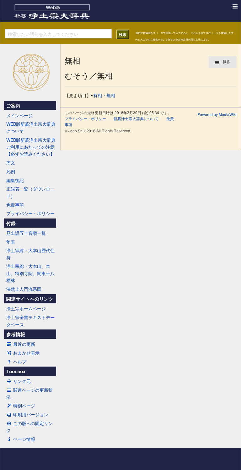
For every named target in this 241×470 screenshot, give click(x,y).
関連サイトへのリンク (29, 298)
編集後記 (15, 180)
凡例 (10, 171)
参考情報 (15, 334)
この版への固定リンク (29, 426)
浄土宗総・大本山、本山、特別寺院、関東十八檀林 (30, 273)
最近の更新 (24, 344)
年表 (10, 242)
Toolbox (15, 371)
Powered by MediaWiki (217, 114)
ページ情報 (24, 439)
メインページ (19, 115)
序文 (10, 162)
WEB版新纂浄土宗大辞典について (31, 127)
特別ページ (24, 405)
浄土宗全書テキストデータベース (30, 320)
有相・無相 (104, 95)
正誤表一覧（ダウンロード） (30, 192)
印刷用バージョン (30, 414)
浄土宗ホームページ (26, 308)
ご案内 (13, 105)
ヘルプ (19, 361)
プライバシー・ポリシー (30, 213)
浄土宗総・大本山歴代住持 (30, 253)
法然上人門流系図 (23, 289)
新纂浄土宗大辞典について (136, 118)
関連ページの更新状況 (29, 393)
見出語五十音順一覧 (26, 233)
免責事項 (15, 205)
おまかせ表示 (26, 353)
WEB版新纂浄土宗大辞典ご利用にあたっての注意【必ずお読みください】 (31, 147)
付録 (11, 223)
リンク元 (22, 381)
